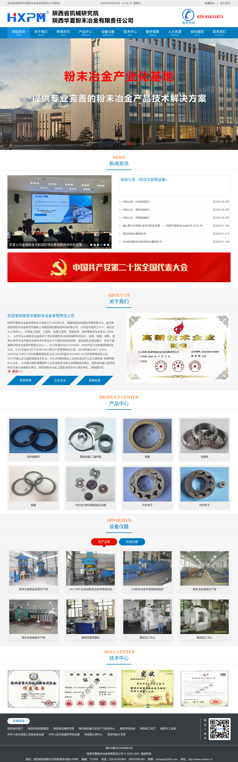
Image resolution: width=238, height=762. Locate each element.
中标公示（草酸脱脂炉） (137, 217)
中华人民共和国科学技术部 (64, 734)
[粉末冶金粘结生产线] (33, 633)
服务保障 (152, 33)
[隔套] (147, 452)
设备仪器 (108, 33)
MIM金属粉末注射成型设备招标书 (142, 241)
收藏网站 (210, 3)
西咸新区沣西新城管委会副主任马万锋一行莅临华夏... (46, 245)
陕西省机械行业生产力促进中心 (97, 728)
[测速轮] (204, 452)
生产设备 (104, 541)
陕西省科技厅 (15, 728)
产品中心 (85, 33)
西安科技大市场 (116, 734)
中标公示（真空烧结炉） (137, 209)
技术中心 (130, 33)
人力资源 (174, 33)
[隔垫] (33, 500)
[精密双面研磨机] (90, 633)
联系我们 (219, 33)
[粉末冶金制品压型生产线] (33, 584)
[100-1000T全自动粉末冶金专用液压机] (90, 584)
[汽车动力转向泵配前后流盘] (90, 500)
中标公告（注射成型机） (137, 201)
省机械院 (197, 33)
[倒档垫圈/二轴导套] (90, 452)
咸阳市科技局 (127, 728)
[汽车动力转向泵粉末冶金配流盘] (91, 706)
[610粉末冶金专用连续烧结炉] (147, 584)
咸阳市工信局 (168, 728)
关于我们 (41, 33)
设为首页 (225, 3)
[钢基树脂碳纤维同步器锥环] (33, 706)
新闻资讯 (63, 33)
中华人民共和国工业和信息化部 (25, 734)
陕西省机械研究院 (63, 728)
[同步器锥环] (33, 452)
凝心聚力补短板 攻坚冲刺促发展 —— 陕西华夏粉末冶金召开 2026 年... (164, 225)
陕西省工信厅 (148, 728)
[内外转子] (147, 500)
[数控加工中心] (147, 633)
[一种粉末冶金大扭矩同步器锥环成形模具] (204, 706)
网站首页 (18, 33)
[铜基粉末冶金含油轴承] (147, 706)
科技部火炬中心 (93, 734)
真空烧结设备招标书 (134, 233)
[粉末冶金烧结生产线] (204, 584)
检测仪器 (132, 541)
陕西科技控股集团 (38, 728)
